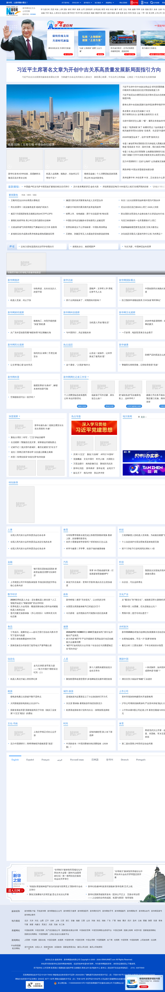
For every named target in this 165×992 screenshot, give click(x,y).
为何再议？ (157, 233)
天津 (31, 920)
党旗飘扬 (77, 458)
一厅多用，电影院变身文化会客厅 (137, 332)
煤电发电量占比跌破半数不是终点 (25, 696)
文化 (125, 9)
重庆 (124, 920)
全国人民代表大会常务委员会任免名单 (28, 548)
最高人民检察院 (96, 947)
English (15, 759)
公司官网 (26, 11)
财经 (70, 9)
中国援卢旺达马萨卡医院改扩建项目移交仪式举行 (46, 186)
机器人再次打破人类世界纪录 (23, 678)
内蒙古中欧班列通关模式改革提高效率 (83, 206)
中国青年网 (69, 939)
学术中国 (79, 13)
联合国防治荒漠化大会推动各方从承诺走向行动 (142, 213)
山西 (42, 920)
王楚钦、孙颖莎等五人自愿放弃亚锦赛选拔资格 (87, 233)
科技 (107, 9)
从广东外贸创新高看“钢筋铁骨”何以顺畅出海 (30, 332)
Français (46, 759)
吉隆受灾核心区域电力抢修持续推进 (24, 272)
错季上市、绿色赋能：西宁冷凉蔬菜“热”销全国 (87, 213)
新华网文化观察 (127, 312)
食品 (51, 13)
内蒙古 (37, 924)
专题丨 (125, 127)
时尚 (130, 13)
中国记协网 (117, 930)
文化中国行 (89, 458)
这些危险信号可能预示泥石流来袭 (91, 613)
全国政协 (58, 947)
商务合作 (85, 967)
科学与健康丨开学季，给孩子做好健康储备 (85, 548)
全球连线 (97, 9)
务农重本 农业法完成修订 (134, 110)
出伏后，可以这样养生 (132, 582)
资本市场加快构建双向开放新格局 (137, 696)
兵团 (50, 924)
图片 (151, 9)
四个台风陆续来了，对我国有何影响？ (83, 300)
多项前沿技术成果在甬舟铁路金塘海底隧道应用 (32, 233)
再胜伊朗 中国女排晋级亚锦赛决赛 (138, 169)
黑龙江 (44, 924)
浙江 (67, 920)
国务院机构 (48, 947)
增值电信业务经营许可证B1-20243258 (68, 974)
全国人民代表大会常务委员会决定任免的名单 (31, 541)
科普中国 (138, 930)
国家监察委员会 (69, 947)
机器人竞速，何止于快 (20, 300)
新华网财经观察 (16, 312)
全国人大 (38, 947)
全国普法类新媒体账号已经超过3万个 (83, 606)
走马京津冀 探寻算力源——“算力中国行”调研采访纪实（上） (46, 669)
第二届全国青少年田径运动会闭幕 (137, 743)
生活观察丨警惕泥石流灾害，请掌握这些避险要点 (33, 442)
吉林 (52, 920)
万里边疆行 (78, 463)
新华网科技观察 (71, 312)
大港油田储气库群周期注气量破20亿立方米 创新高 (34, 227)
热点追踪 (68, 344)
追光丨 (14, 451)
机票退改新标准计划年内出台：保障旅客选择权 (87, 709)
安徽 (73, 920)
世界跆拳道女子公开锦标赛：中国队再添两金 (86, 227)
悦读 (134, 13)
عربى (60, 759)
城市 (105, 13)
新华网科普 (13, 377)
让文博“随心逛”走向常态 (21, 364)
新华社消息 (78, 468)
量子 (116, 9)
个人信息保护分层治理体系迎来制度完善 (140, 541)
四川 (129, 920)
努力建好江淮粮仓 (149, 48)
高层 (52, 9)
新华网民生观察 (16, 344)
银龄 (93, 13)
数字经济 (71, 13)
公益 (138, 13)
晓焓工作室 (82, 406)
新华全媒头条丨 (42, 425)
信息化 (64, 13)
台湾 (83, 9)
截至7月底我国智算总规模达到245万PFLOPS (31, 213)
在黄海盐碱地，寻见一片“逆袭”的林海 (139, 638)
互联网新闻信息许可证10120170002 (38, 974)
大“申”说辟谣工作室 (134, 406)
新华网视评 (13, 280)
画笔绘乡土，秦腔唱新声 (84, 246)
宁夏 (26, 924)
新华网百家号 (156, 911)
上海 (57, 920)
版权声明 (69, 967)
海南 (119, 920)
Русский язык (77, 759)
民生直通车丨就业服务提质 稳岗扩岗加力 (29, 206)
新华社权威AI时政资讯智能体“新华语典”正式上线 (110, 886)
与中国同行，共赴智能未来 (78, 332)
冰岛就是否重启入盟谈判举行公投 (136, 233)
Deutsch (125, 759)
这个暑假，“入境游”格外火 (78, 364)
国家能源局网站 (149, 930)
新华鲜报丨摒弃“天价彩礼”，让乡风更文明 (85, 599)
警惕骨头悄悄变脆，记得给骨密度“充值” (140, 364)
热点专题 (76, 416)
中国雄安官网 (84, 930)
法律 (160, 9)
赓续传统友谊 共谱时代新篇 (59, 48)
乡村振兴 (86, 13)
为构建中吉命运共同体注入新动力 (76, 76)
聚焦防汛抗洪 (106, 463)
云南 (140, 920)
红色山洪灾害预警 (137, 151)
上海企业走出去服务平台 (59, 934)
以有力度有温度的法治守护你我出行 (37, 246)
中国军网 (124, 939)
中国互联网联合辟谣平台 (102, 930)
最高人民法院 (82, 947)
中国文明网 (39, 930)
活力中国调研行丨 (130, 161)
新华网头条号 (144, 911)
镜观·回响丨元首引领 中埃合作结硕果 (31, 144)
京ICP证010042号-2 (94, 978)
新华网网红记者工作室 (75, 377)
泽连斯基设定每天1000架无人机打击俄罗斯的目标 (125, 186)
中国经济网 (79, 939)
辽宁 (47, 920)
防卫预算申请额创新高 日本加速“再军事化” (141, 300)
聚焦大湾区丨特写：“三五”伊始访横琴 (28, 437)
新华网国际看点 (127, 280)
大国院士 (110, 458)
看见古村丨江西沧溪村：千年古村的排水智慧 (142, 645)
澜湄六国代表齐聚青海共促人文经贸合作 (84, 200)
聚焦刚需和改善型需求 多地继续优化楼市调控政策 (89, 678)
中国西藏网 (100, 939)
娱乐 (126, 13)
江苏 (62, 920)
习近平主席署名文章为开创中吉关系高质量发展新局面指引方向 (89, 69)
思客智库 (89, 9)
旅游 (109, 13)
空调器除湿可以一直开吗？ (22, 397)
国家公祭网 (128, 930)
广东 (109, 920)
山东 (88, 920)
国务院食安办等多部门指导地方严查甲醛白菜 (31, 645)
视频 (147, 9)
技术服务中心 (94, 967)
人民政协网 (144, 939)
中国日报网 (51, 939)
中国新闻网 (134, 939)
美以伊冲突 (99, 472)
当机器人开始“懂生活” (99, 322)
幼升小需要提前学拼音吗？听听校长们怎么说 (86, 541)
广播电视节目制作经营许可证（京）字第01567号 (104, 974)
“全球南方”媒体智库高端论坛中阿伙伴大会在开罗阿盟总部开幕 (128, 874)
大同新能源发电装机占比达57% (24, 703)
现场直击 (131, 146)
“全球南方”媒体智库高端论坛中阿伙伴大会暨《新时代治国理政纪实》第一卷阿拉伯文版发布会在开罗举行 (68, 874)
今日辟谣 (70, 613)
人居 (65, 658)
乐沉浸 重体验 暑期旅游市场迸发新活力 (84, 703)
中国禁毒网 (43, 934)
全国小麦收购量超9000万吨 (23, 638)
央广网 (109, 939)
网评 (74, 9)
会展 (117, 13)
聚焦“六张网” (93, 454)
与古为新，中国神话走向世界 (137, 246)
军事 (138, 9)
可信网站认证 (118, 983)
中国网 (34, 939)
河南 (93, 920)
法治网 (153, 939)
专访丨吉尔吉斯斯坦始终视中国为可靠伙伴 (140, 200)
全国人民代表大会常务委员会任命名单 (28, 535)
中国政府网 (29, 930)
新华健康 (123, 344)
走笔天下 (111, 468)
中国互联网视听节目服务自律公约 (99, 983)
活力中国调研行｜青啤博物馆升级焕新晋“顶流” (31, 743)
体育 (120, 9)
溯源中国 (98, 13)
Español (30, 759)
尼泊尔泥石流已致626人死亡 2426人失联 (139, 206)
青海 (160, 920)
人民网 (27, 939)
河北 (36, 920)
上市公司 (158, 13)
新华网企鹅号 (29, 914)
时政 (57, 9)
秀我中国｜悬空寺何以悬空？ (135, 613)
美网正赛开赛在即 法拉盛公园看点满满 (35, 451)
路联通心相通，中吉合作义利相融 (109, 76)
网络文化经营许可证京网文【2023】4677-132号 (34, 978)
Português (141, 759)
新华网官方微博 (69, 911)
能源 (113, 13)
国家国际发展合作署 (70, 930)
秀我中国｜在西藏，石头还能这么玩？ (139, 606)
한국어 (109, 759)
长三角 (61, 924)
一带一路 (144, 13)
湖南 (103, 920)
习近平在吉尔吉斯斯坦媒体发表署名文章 (40, 76)
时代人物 (100, 458)
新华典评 (90, 468)
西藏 (145, 920)
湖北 (98, 920)
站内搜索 (156, 2)
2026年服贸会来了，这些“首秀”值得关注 (140, 136)
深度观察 (13, 416)
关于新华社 (65, 2)
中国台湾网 (90, 939)
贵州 (134, 920)
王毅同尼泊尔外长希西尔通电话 (25, 200)
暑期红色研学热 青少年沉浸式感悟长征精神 (31, 220)
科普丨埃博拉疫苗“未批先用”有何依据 (28, 456)
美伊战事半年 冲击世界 (133, 177)
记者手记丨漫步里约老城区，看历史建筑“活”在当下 (34, 447)
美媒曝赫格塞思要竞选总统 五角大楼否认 (140, 227)
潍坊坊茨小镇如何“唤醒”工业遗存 (137, 678)
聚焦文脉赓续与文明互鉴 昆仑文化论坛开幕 (49, 894)
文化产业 (123, 594)
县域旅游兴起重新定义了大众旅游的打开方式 (86, 696)
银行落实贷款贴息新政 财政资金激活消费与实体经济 (45, 572)
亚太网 (151, 13)
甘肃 (155, 920)
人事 (61, 9)
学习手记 (68, 54)
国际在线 (42, 939)
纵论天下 (77, 472)
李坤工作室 (109, 406)
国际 (65, 9)
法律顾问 (77, 967)
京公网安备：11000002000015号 (71, 983)
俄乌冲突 (88, 472)
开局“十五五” (79, 454)
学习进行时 (45, 9)
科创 (112, 9)
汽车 (47, 13)
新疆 (31, 924)
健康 (134, 9)
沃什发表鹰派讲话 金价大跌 (86, 186)
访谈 (142, 9)
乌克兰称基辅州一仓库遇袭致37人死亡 (138, 220)
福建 (78, 920)
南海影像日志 (92, 463)
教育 (103, 9)
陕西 (150, 920)
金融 (43, 13)
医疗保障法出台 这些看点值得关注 (138, 114)
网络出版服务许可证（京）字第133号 (70, 978)
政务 (155, 9)
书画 (129, 9)
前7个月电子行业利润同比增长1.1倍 (138, 548)
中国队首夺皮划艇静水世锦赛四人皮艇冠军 (85, 220)
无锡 (55, 924)
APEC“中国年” (107, 454)
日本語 (95, 759)
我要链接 (62, 967)
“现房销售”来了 (135, 127)
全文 (148, 110)
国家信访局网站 (30, 934)
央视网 (60, 939)
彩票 (121, 13)
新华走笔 (101, 468)
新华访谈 (68, 280)
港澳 (78, 9)
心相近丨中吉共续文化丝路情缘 (141, 76)
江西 (83, 920)
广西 (114, 920)
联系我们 (54, 967)
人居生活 (57, 13)
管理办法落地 (132, 130)
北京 (26, 920)
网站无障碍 (123, 2)
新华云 (103, 967)
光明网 (116, 939)
